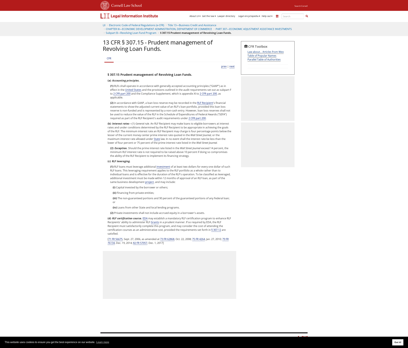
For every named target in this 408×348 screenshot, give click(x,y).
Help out (266, 16)
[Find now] (307, 16)
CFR (109, 58)
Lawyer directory (226, 16)
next (232, 66)
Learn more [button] (102, 342)
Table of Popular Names (262, 55)
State (157, 139)
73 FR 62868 (167, 239)
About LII (194, 16)
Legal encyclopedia (248, 16)
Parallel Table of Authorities (264, 59)
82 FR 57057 (140, 243)
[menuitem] (194, 16)
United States (133, 90)
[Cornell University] (104, 5)
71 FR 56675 (115, 239)
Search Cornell (301, 6)
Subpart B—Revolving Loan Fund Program (131, 33)
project (149, 182)
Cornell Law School (125, 5)
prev (224, 66)
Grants (155, 222)
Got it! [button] (397, 342)
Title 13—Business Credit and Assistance (192, 25)
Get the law (208, 16)
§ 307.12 (216, 230)
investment (163, 166)
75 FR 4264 (198, 239)
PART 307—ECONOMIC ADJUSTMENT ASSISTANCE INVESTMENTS (254, 29)
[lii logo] (136, 16)
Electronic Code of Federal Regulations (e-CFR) (136, 25)
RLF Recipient (205, 103)
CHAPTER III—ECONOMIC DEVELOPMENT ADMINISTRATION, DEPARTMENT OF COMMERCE (159, 29)
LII (104, 25)
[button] (307, 16)
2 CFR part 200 (122, 93)
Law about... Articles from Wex (266, 52)
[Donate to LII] (277, 16)
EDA (145, 218)
